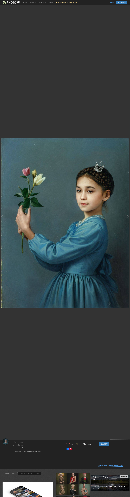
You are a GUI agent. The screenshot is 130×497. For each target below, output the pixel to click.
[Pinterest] (70, 449)
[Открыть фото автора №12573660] (84, 478)
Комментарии (10, 474)
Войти (112, 2)
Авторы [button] (32, 2)
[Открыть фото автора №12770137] (73, 478)
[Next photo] (128, 216)
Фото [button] (24, 2)
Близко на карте (26, 474)
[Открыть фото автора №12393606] (84, 489)
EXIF (37, 474)
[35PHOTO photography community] (11, 2)
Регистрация (122, 2)
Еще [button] (50, 2)
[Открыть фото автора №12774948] (61, 478)
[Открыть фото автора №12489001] (61, 489)
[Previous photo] (2, 216)
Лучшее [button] (42, 2)
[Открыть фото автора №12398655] (73, 489)
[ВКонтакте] (68, 449)
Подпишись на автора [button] (104, 444)
